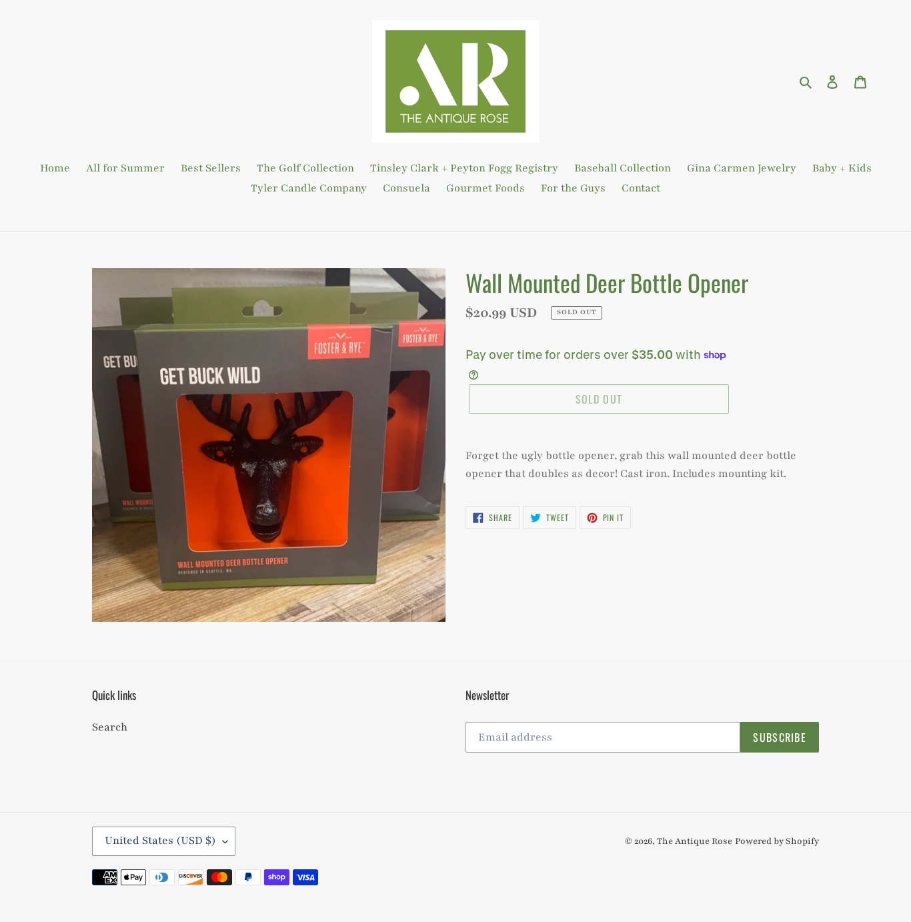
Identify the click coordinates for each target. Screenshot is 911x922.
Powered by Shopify (777, 841)
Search (109, 727)
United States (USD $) (160, 840)
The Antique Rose (694, 841)
